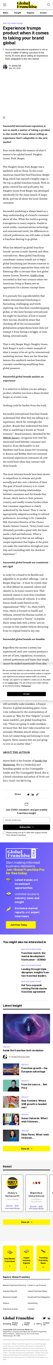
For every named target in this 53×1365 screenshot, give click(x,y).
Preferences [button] (26, 686)
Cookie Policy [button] (13, 683)
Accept (26, 694)
